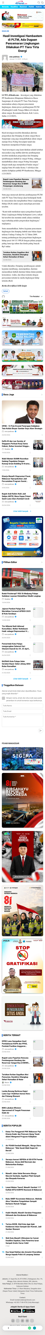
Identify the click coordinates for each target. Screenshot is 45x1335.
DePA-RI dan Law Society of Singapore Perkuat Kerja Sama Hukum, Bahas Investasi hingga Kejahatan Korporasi (15, 443)
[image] (38, 1045)
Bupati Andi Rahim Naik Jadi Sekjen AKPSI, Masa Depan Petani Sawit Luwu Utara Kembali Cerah (16, 496)
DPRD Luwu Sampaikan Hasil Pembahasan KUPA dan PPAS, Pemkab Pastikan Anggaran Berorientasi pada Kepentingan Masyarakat (15, 1043)
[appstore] (15, 1311)
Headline (5, 31)
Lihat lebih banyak (20, 511)
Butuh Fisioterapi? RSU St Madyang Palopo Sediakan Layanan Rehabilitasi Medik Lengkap (21, 594)
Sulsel (5, 291)
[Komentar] (5, 1328)
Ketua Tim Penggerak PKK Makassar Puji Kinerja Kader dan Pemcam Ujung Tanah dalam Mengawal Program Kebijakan (23, 1134)
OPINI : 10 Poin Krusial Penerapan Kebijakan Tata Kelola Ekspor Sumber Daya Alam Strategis (22, 427)
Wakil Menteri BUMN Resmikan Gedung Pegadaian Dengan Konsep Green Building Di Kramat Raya (16, 461)
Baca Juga (8, 394)
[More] (42, 435)
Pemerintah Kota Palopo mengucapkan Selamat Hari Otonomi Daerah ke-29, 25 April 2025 (15, 646)
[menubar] (3, 2)
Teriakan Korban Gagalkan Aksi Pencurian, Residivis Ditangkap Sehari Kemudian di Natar (16, 254)
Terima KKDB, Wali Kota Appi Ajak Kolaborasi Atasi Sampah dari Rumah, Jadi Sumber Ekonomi (23, 1226)
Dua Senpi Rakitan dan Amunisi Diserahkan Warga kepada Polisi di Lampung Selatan (24, 1253)
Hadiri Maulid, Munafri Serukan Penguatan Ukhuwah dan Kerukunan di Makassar (23, 1213)
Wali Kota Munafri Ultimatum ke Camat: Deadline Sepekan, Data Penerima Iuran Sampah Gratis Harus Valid (22, 1240)
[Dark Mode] (42, 2)
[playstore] (28, 1311)
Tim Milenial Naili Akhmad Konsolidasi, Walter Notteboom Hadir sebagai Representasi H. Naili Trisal (15, 628)
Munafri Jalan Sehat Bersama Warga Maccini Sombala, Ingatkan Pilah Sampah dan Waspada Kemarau (23, 1176)
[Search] (39, 2)
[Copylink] (34, 1328)
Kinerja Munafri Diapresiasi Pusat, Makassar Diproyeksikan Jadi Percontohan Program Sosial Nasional (16, 478)
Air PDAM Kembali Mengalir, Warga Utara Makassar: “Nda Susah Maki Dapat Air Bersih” (23, 1148)
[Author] (5, 58)
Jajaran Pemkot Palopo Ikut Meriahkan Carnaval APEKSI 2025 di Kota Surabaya (16, 611)
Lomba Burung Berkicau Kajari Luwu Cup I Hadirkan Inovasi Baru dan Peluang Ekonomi (16, 1093)
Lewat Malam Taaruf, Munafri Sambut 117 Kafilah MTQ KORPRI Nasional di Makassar (24, 1188)
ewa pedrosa (14, 56)
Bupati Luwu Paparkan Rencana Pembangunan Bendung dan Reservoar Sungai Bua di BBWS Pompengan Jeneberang (16, 182)
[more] (41, 394)
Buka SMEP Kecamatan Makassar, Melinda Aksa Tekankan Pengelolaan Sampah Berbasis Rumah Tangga (24, 1201)
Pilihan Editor (10, 562)
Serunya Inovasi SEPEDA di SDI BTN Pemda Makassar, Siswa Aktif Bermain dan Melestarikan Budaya (24, 1162)
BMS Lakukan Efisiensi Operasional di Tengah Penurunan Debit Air (16, 1110)
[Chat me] (22, 1029)
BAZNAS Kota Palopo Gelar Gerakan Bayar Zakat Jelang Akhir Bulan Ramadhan (16, 664)
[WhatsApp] (29, 1328)
